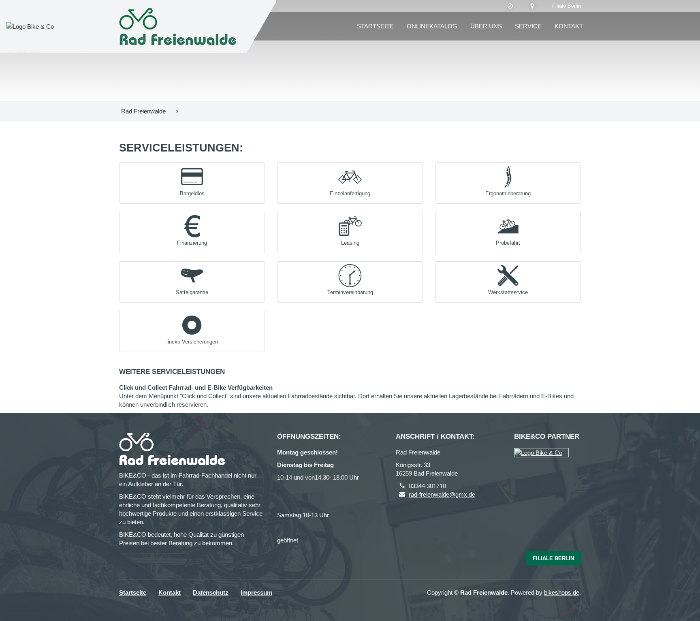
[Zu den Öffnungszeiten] (510, 6)
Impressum (256, 592)
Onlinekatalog (432, 26)
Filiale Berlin (566, 6)
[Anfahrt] (532, 6)
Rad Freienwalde (143, 111)
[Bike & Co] (541, 452)
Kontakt (569, 26)
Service (528, 26)
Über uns (486, 26)
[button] (192, 181)
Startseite (375, 26)
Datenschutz (210, 592)
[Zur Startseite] (180, 26)
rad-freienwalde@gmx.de (442, 494)
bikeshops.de (561, 592)
